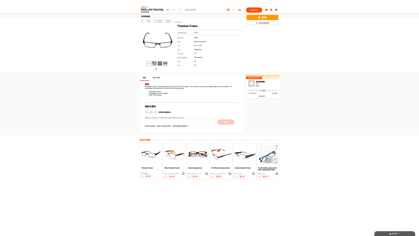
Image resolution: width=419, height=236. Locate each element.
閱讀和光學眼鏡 (178, 22)
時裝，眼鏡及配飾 (158, 20)
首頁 (142, 20)
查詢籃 (395, 234)
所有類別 (148, 20)
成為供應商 (254, 10)
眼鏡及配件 (168, 20)
